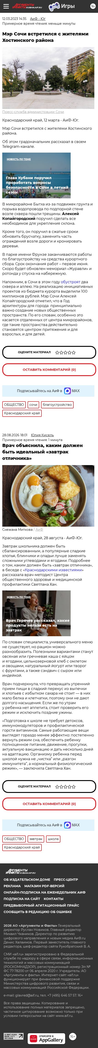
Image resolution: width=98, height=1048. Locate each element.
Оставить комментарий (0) (49, 370)
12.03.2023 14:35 (14, 19)
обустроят (71, 282)
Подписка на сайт (22, 899)
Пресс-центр (66, 880)
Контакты (53, 899)
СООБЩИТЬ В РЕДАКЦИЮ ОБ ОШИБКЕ (38, 912)
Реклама (12, 886)
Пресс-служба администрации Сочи (33, 112)
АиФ (39, 530)
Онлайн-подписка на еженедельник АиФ (44, 892)
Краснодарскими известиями (53, 570)
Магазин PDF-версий (44, 886)
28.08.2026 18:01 (14, 435)
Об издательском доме (27, 880)
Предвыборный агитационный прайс (41, 905)
